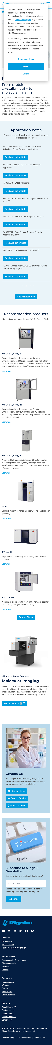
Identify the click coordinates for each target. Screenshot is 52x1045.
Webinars (6, 985)
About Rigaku (8, 1007)
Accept (26, 66)
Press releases (8, 995)
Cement (5, 970)
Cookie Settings (8, 1038)
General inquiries (9, 1016)
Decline (26, 74)
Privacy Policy (25, 1038)
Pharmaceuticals (9, 963)
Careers (5, 1020)
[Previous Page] (19, 285)
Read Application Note (15, 157)
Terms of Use (39, 1038)
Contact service (8, 1010)
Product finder (8, 944)
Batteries (6, 966)
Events (5, 988)
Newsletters (7, 991)
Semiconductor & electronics (14, 960)
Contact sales (8, 1013)
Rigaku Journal (8, 982)
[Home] (3, 11)
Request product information (14, 948)
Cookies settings (26, 59)
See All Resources (26, 296)
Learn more (6, 371)
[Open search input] (38, 3)
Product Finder (26, 617)
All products (7, 941)
